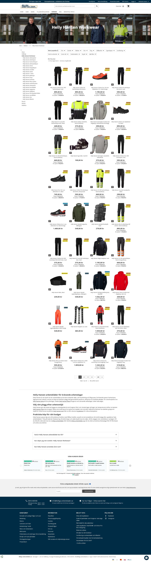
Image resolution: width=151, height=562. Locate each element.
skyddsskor (80, 411)
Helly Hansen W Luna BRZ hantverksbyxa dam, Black (58, 122)
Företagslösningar (25, 539)
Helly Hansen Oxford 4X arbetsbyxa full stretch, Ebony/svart (79, 190)
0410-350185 (32, 501)
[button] (146, 558)
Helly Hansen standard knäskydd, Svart (100, 224)
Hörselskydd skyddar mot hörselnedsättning (89, 538)
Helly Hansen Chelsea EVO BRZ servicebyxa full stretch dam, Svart (58, 259)
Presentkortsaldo (115, 1)
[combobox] (76, 6)
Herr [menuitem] (21, 12)
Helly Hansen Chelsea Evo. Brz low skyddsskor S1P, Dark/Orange (100, 88)
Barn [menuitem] (32, 12)
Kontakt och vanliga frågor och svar (30, 516)
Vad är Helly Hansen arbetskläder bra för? (48, 435)
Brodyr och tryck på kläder (27, 536)
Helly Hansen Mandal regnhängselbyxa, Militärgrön (79, 293)
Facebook (111, 516)
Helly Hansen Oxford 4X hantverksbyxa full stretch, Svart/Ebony (79, 89)
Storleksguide (52, 524)
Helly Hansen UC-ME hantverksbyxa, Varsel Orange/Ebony (121, 259)
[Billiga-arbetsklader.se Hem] (28, 6)
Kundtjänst (92, 1)
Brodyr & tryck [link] (69, 12)
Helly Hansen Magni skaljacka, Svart (100, 258)
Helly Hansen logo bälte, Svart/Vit (79, 156)
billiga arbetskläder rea (78, 421)
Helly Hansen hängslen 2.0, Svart (79, 326)
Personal (50, 531)
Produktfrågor (52, 526)
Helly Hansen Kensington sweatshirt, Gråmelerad (100, 156)
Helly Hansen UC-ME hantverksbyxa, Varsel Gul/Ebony (58, 156)
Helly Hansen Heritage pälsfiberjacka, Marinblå (100, 293)
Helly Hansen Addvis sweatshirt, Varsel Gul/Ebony (79, 122)
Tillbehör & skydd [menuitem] (43, 12)
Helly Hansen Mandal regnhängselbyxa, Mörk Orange (58, 327)
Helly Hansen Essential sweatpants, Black (121, 190)
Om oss (50, 529)
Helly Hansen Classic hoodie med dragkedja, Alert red (120, 293)
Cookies (50, 521)
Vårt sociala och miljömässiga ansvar (59, 539)
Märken (26, 45)
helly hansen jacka (38, 401)
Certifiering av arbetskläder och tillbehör (88, 535)
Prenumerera (88, 491)
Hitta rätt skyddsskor (82, 516)
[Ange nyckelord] (97, 6)
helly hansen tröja (38, 409)
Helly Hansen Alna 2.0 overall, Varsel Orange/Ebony (58, 361)
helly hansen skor (58, 411)
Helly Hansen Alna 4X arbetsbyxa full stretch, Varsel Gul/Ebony (121, 224)
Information (52, 513)
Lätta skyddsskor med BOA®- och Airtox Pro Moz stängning (89, 526)
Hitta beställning (102, 1)
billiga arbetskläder (58, 421)
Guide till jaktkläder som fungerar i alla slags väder (89, 519)
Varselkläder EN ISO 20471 (84, 540)
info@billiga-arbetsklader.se (62, 501)
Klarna (22, 521)
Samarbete (51, 534)
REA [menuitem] (60, 12)
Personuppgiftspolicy (54, 518)
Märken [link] (54, 12)
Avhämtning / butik (25, 526)
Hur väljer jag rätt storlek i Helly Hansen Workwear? (52, 441)
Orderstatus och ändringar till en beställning (33, 534)
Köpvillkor (51, 516)
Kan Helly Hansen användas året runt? (47, 447)
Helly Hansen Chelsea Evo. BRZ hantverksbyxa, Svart (58, 88)
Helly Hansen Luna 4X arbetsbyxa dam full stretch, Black (120, 327)
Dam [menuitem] (27, 12)
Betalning (22, 518)
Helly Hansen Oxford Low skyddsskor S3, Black (120, 122)
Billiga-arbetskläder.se (25, 556)
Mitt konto (125, 1)
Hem (20, 45)
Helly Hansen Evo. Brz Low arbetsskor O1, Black (58, 190)
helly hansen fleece (64, 401)
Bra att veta (80, 513)
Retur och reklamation (26, 529)
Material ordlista (81, 530)
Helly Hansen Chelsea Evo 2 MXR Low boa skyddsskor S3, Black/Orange (79, 362)
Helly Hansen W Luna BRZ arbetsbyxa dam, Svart (79, 259)
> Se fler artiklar (81, 543)
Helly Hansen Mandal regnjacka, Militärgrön (79, 224)
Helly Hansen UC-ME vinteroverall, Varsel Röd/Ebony (100, 327)
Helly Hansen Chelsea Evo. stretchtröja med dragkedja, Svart (100, 361)
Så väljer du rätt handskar (83, 533)
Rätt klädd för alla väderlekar (84, 523)
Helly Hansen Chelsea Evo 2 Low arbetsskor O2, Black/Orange (58, 224)
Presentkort (23, 542)
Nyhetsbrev (51, 536)
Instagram (111, 518)
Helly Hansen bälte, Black (58, 292)
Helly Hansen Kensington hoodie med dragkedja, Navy (120, 361)
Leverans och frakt (25, 524)
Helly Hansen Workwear (38, 45)
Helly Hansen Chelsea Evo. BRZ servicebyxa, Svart (121, 156)
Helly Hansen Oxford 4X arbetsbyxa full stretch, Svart (121, 88)
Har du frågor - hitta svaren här (94, 501)
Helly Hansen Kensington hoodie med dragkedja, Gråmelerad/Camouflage (99, 122)
